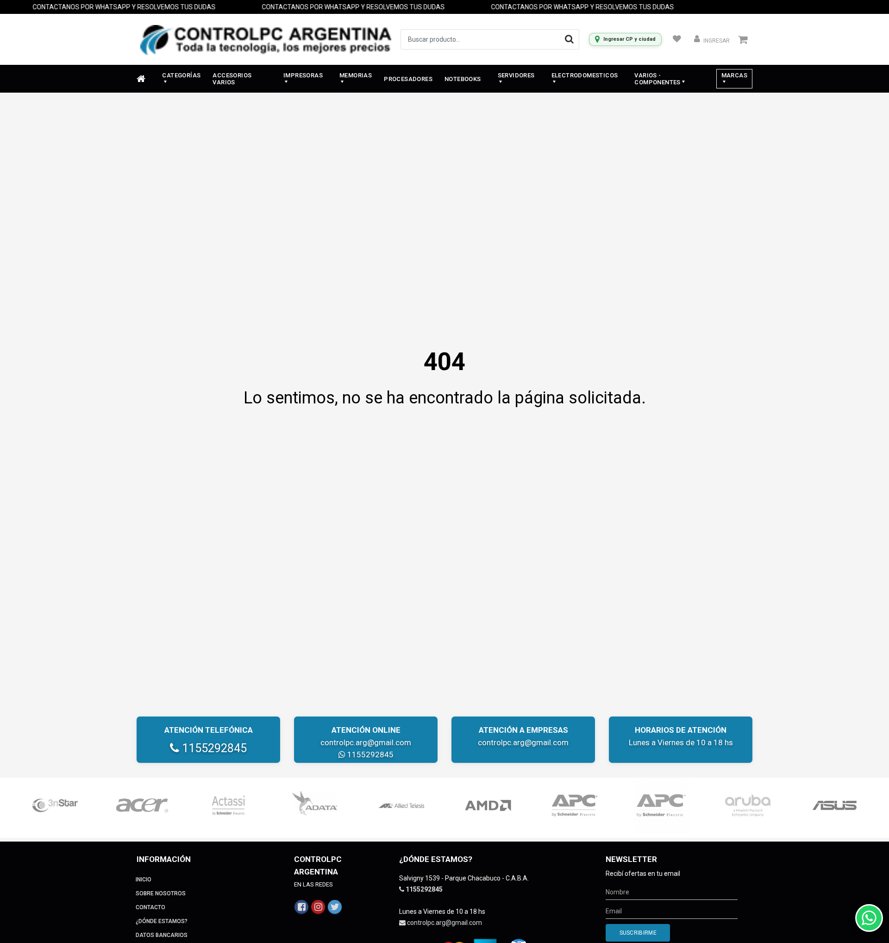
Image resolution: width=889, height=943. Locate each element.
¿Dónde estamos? (162, 921)
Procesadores (408, 78)
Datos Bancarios (162, 935)
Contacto (150, 907)
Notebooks (462, 78)
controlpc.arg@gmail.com (365, 742)
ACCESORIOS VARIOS (232, 79)
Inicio (143, 879)
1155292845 (213, 748)
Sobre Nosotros (161, 893)
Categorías (181, 75)
